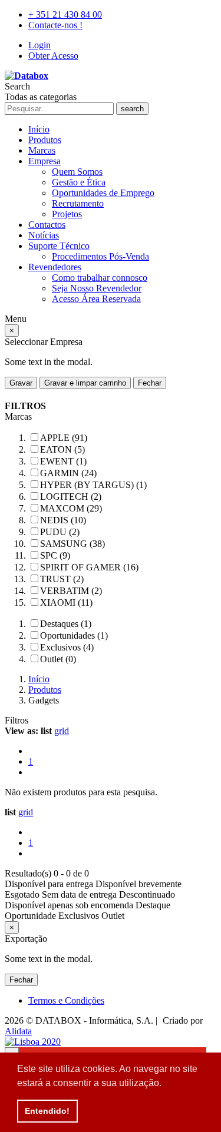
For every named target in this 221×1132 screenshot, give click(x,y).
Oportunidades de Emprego (103, 193)
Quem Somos (77, 172)
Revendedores (54, 267)
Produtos (44, 140)
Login (39, 45)
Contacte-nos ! (55, 25)
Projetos (67, 214)
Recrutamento (78, 203)
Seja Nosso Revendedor (96, 288)
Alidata (18, 1031)
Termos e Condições (66, 1000)
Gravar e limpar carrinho (85, 383)
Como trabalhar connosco (99, 278)
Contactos (46, 225)
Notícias (43, 235)
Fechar (149, 383)
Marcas (41, 150)
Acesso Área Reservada (96, 299)
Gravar (20, 383)
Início (39, 129)
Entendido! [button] (47, 1111)
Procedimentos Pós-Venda (100, 256)
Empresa (44, 161)
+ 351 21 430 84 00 (65, 14)
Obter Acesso (53, 56)
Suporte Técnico (59, 246)
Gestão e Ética (78, 182)
